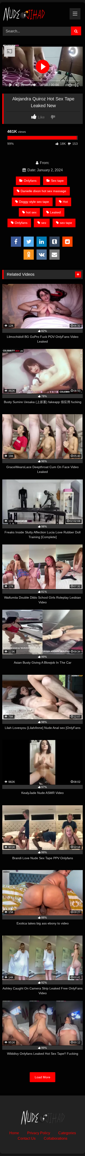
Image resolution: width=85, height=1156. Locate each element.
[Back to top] (71, 1142)
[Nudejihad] (35, 14)
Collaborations (55, 1138)
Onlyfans (30, 180)
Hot (65, 201)
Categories (67, 1133)
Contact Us (27, 1138)
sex (43, 223)
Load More (42, 1077)
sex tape (66, 223)
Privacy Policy (38, 1133)
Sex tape (57, 180)
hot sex (31, 212)
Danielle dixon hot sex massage (43, 191)
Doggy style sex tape (34, 201)
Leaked (55, 212)
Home (14, 1133)
